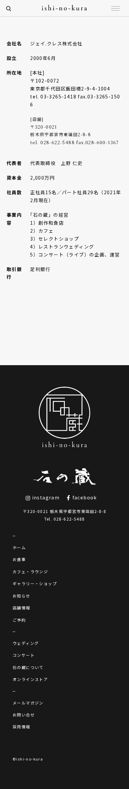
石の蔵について (28, 667)
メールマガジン (28, 702)
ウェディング (26, 643)
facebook (84, 497)
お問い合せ (24, 714)
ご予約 (19, 620)
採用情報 (21, 726)
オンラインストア (30, 679)
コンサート (24, 655)
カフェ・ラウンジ (30, 571)
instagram (45, 497)
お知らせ (21, 595)
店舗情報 (21, 607)
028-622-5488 (69, 519)
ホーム (19, 547)
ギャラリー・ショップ (35, 583)
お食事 (19, 559)
